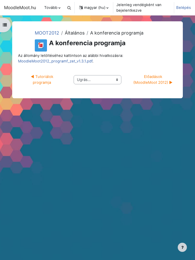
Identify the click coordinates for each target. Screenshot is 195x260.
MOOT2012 (47, 33)
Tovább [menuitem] (50, 7)
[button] (69, 7)
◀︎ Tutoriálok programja (42, 79)
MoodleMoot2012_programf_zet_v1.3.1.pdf (55, 61)
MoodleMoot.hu (20, 7)
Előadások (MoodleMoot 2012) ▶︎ (153, 79)
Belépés (183, 7)
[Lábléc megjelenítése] (182, 247)
